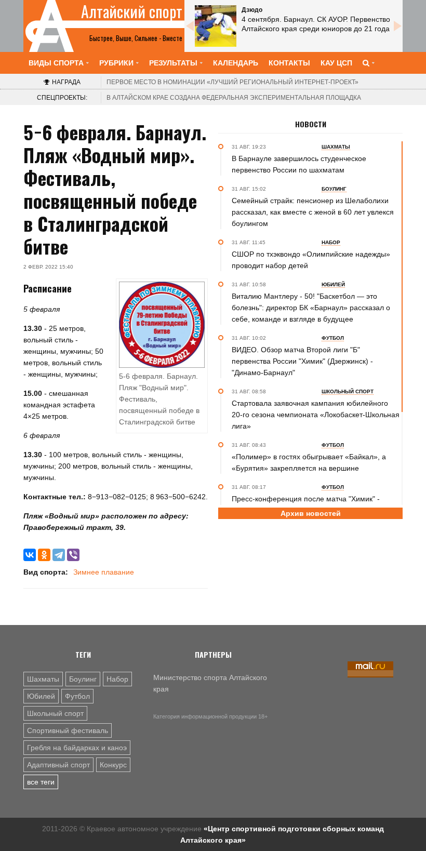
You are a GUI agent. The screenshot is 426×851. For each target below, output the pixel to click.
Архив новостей (311, 513)
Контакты (289, 63)
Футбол (77, 696)
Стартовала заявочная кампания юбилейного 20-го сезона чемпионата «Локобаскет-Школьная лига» (316, 414)
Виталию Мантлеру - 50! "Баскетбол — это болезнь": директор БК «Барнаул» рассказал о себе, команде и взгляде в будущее (311, 307)
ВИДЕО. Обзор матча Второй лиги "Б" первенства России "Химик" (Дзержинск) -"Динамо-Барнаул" (302, 361)
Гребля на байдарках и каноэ (77, 747)
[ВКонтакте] (29, 555)
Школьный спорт (55, 713)
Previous (189, 26)
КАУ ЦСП (336, 63)
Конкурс (113, 765)
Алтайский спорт (131, 11)
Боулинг (83, 679)
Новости (310, 124)
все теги (41, 782)
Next (397, 26)
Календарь (235, 63)
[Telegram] (58, 555)
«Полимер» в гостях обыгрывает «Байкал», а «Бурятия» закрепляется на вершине (309, 462)
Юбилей (41, 696)
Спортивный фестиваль (67, 730)
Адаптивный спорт (58, 765)
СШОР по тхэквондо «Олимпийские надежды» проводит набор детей (311, 260)
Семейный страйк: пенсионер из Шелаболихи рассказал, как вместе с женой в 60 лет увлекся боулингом (313, 212)
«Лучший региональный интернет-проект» (232, 82)
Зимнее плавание (103, 572)
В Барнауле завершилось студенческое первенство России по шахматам (299, 164)
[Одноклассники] (44, 555)
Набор (117, 679)
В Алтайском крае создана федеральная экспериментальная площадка (233, 97)
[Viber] (73, 555)
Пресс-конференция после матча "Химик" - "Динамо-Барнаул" (306, 504)
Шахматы (43, 679)
